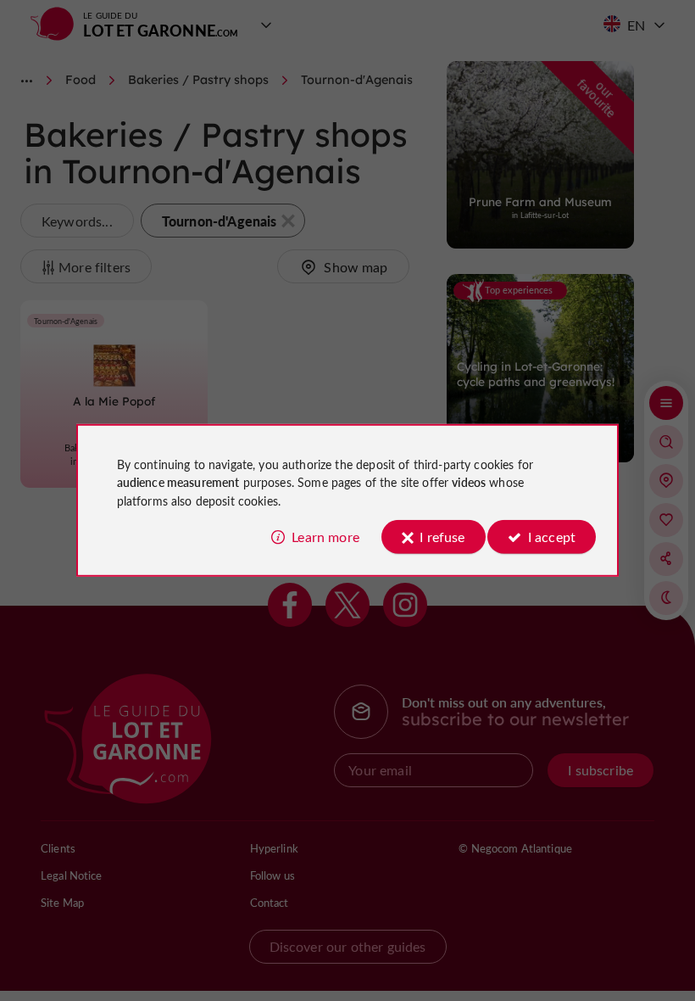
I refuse (442, 536)
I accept (551, 536)
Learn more (325, 536)
